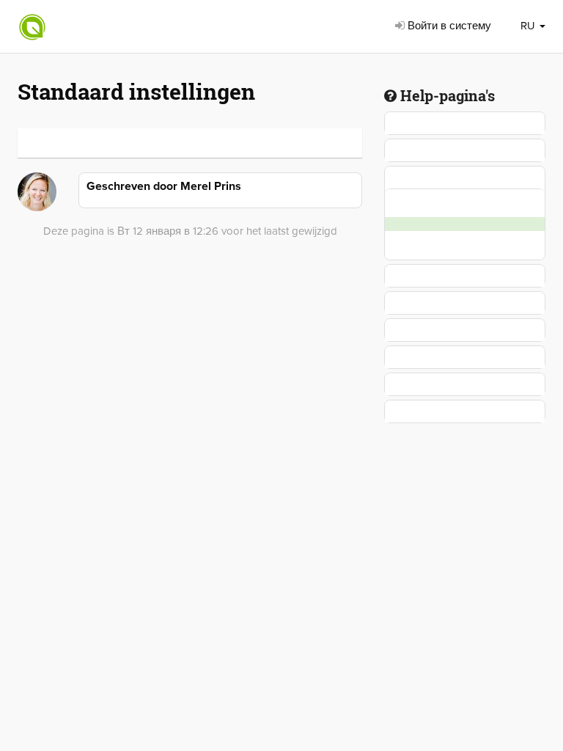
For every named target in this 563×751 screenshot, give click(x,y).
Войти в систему (448, 25)
